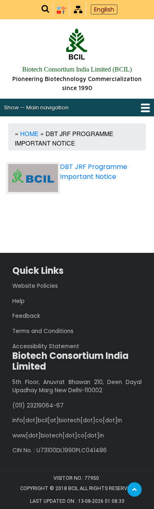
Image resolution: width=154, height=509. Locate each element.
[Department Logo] (76, 45)
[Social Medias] (62, 9)
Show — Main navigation (36, 107)
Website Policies (35, 286)
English (104, 9)
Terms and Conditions (43, 331)
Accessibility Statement (45, 346)
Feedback (26, 316)
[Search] (45, 9)
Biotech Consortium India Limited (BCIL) (77, 69)
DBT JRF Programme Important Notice (93, 171)
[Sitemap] (78, 9)
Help (18, 301)
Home (29, 133)
